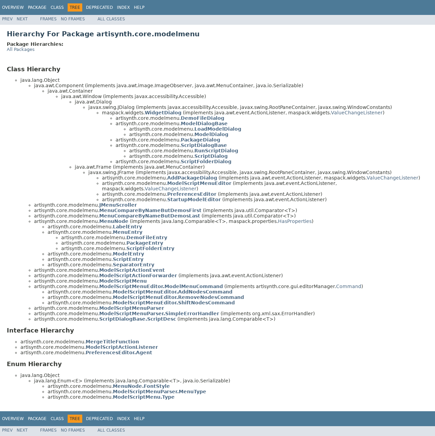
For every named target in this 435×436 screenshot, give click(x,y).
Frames (48, 19)
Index (123, 7)
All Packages (21, 49)
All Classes (111, 19)
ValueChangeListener (357, 112)
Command (348, 286)
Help (139, 7)
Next (22, 19)
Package (37, 7)
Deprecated (99, 7)
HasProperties (295, 221)
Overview (13, 7)
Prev (7, 19)
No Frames (73, 19)
